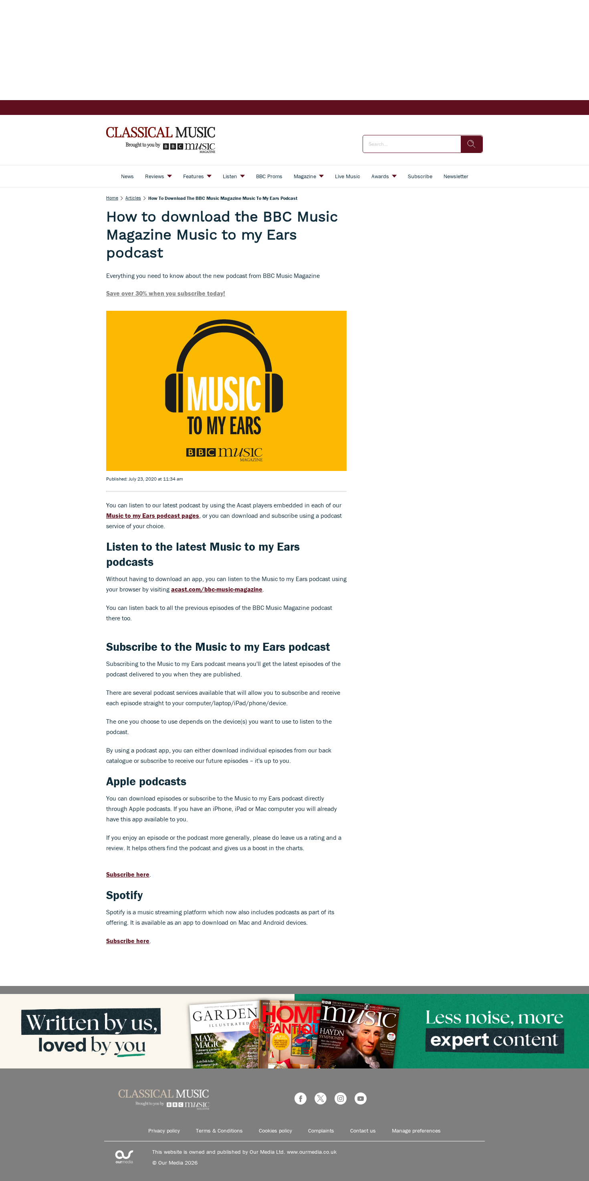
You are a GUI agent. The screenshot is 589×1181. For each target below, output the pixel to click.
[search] (471, 144)
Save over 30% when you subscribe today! (165, 293)
